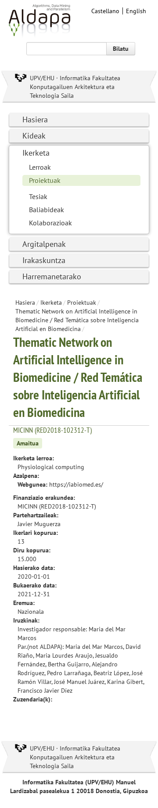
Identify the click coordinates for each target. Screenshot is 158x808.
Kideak (34, 136)
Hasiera (35, 119)
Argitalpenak (44, 244)
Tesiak (38, 196)
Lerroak (40, 167)
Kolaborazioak (50, 222)
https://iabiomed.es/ (76, 484)
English (136, 10)
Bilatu (121, 49)
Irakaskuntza (43, 260)
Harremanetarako (51, 276)
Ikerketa (36, 153)
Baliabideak (46, 209)
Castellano (105, 10)
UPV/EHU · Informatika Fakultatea (75, 78)
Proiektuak (45, 180)
